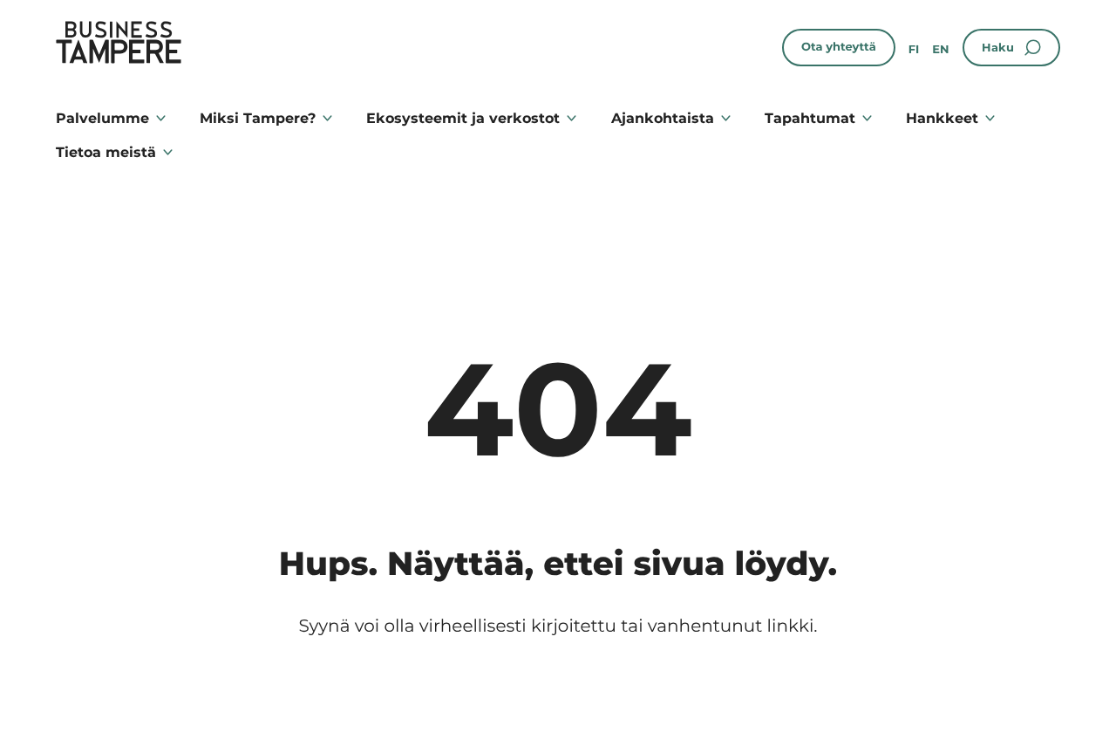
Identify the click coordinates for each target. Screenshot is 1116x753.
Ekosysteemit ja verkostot (463, 118)
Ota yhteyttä (838, 47)
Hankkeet (942, 118)
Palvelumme (102, 118)
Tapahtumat (810, 118)
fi (914, 50)
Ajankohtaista (662, 118)
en (940, 50)
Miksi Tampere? (258, 118)
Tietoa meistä (106, 152)
